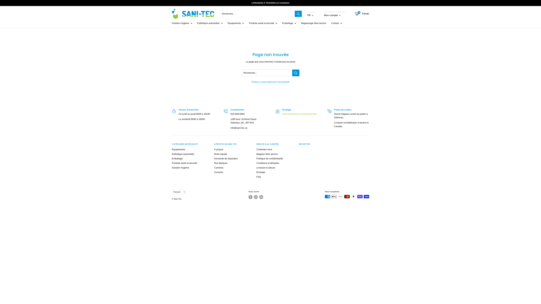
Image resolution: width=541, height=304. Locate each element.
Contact (335, 23)
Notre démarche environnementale (299, 114)
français (176, 192)
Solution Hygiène (180, 23)
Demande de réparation (226, 158)
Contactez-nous (264, 149)
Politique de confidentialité (269, 158)
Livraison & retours (265, 167)
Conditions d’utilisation (267, 163)
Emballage (287, 23)
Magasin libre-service (267, 154)
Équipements (234, 23)
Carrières (218, 167)
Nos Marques (221, 163)
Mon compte (331, 15)
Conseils (218, 172)
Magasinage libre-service (313, 23)
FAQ (258, 177)
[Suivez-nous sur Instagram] (256, 197)
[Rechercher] (298, 14)
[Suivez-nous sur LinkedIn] (261, 197)
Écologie (260, 172)
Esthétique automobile (208, 23)
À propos (218, 149)
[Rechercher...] (295, 73)
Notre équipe (220, 154)
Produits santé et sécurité (261, 23)
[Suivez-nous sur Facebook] (250, 197)
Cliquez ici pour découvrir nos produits (270, 82)
